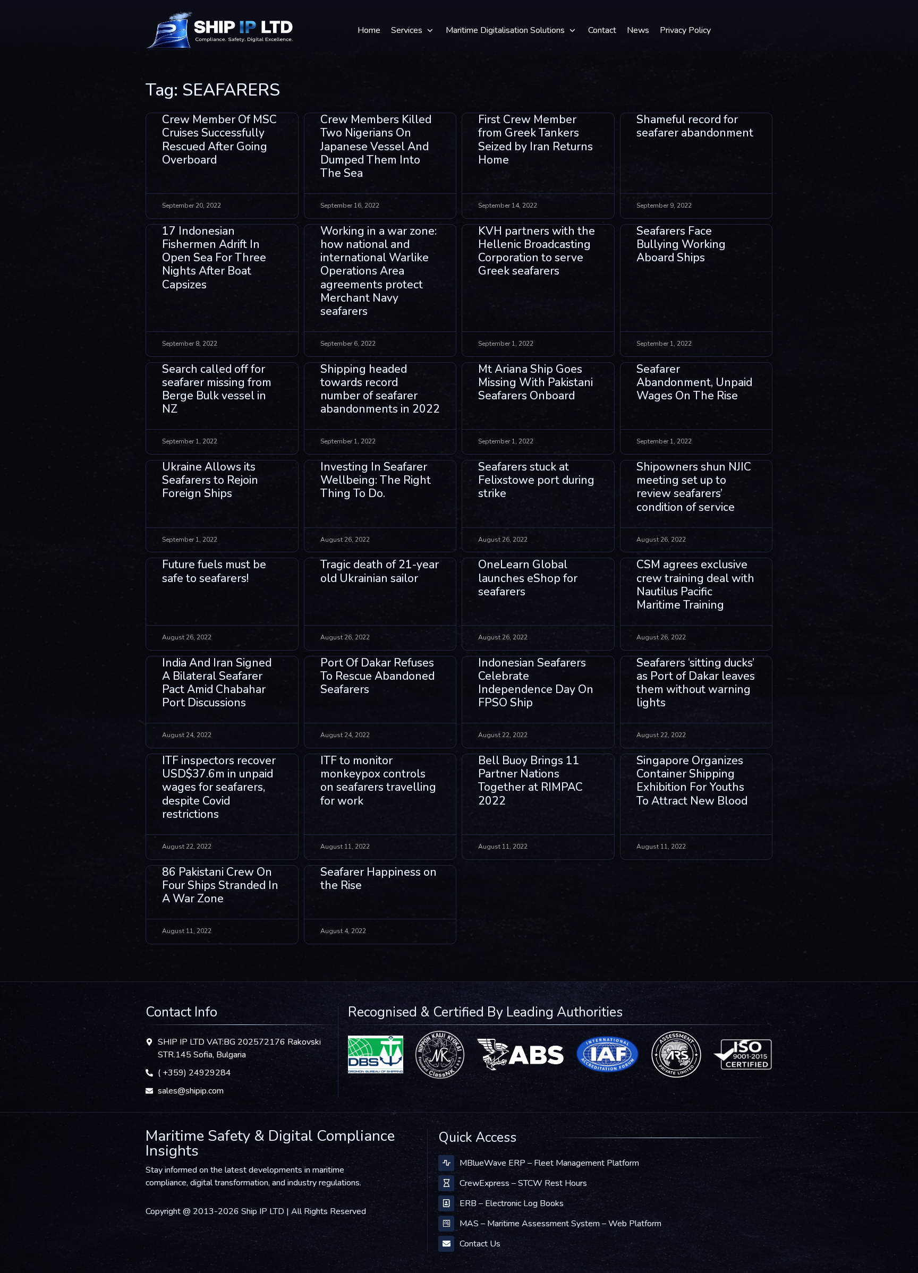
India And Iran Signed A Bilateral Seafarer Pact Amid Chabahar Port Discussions (216, 683)
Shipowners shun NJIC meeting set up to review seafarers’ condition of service (693, 487)
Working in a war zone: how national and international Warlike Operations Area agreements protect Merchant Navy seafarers (378, 271)
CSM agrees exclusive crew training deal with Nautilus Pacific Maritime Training (695, 584)
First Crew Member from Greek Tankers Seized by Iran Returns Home (535, 139)
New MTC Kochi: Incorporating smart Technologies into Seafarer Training (529, 976)
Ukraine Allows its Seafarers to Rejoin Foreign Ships (210, 480)
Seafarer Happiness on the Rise (378, 879)
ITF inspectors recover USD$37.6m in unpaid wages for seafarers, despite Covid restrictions (219, 787)
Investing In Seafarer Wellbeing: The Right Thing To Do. (375, 480)
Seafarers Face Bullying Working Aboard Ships (681, 244)
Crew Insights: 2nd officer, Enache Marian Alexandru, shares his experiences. (218, 976)
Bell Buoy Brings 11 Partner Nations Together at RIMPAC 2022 (530, 780)
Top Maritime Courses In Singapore (374, 963)
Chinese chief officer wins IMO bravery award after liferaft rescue (688, 1074)
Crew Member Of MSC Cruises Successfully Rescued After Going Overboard (219, 139)
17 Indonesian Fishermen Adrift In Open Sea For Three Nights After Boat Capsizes (214, 258)
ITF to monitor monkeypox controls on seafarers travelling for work (378, 780)
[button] (413, 30)
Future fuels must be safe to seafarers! (214, 571)
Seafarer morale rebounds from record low (691, 885)
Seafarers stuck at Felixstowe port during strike (536, 480)
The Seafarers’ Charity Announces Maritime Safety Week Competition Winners (377, 1074)
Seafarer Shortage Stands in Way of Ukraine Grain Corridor (693, 969)
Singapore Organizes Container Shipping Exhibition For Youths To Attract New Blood (691, 780)
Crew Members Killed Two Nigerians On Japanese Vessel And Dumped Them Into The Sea (375, 146)
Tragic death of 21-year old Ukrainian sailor (379, 571)
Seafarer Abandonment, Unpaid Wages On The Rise (694, 382)
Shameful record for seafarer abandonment (694, 126)
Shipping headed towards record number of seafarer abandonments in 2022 (380, 389)
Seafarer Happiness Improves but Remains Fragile (535, 885)
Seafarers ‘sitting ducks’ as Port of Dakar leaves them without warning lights (695, 683)
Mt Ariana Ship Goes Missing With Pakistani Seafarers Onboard (535, 382)
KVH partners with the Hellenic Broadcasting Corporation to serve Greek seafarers (536, 251)
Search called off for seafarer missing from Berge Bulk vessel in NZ (216, 389)
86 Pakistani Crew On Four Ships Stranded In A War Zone (220, 885)
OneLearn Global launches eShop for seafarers (527, 578)
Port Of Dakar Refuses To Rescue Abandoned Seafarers (377, 676)
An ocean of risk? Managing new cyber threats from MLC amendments (216, 1074)
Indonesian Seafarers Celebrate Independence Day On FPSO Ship (535, 683)
